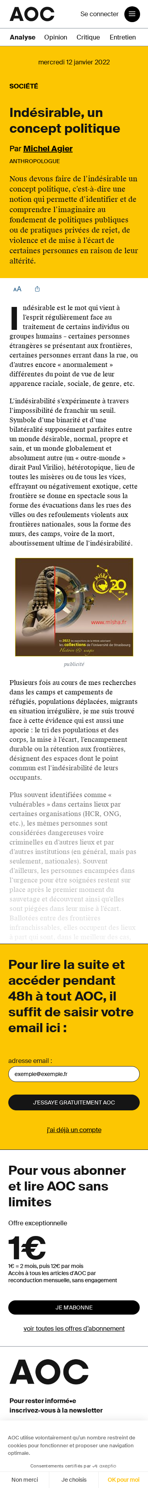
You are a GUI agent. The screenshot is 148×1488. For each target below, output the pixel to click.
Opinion (55, 37)
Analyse (23, 37)
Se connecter (100, 14)
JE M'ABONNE (74, 1307)
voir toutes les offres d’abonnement (74, 1328)
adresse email (28, 1061)
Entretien (123, 37)
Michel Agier (48, 148)
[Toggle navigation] (132, 14)
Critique (88, 37)
